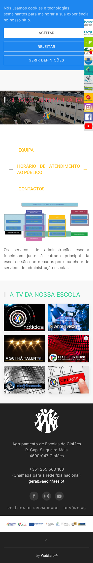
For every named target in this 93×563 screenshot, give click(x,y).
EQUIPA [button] (26, 150)
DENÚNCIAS (74, 508)
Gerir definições (46, 60)
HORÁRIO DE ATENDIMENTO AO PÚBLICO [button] (48, 169)
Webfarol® (49, 555)
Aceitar (47, 33)
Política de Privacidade (33, 508)
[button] (46, 222)
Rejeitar (46, 46)
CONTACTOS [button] (32, 188)
